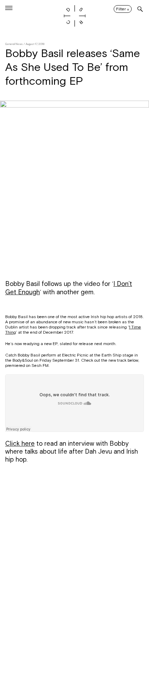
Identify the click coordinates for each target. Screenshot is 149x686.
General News (14, 44)
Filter (122, 9)
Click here (20, 443)
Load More (74, 652)
